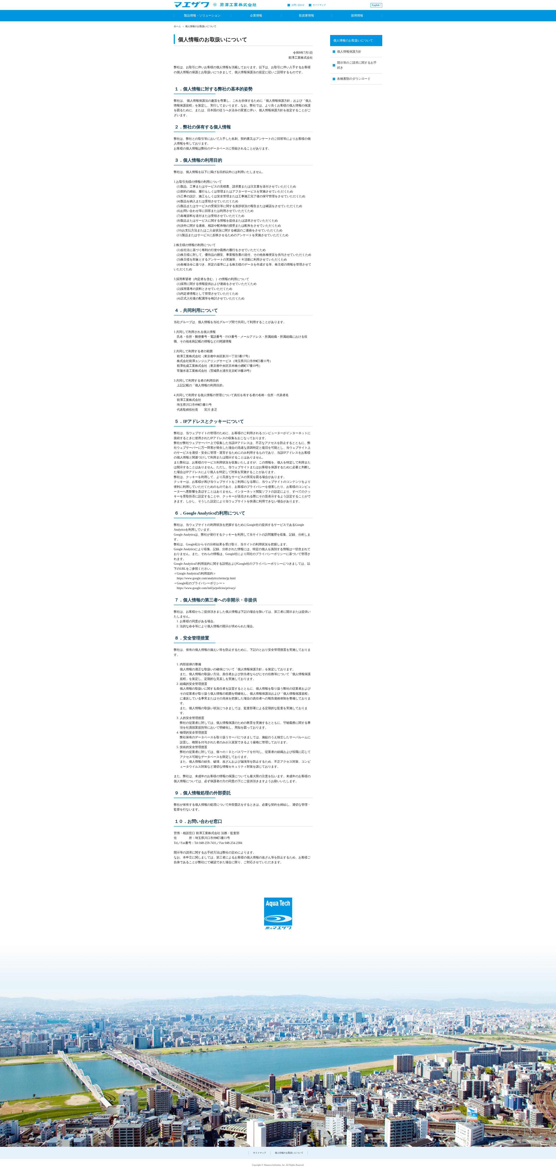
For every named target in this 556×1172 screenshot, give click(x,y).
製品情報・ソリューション (202, 15)
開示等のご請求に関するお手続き (357, 65)
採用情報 (357, 15)
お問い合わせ (297, 5)
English (375, 5)
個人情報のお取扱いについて (353, 40)
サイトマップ (319, 5)
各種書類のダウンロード (354, 78)
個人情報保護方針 (349, 51)
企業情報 (256, 15)
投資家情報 (306, 15)
